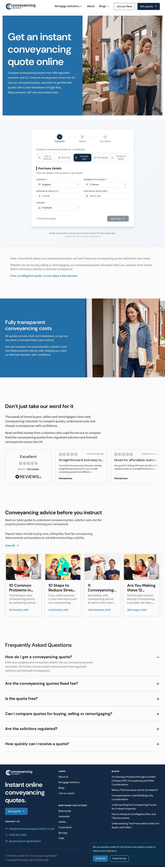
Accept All (100, 858)
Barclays (63, 833)
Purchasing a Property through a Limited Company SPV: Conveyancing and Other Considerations (133, 780)
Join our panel (66, 793)
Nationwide (64, 811)
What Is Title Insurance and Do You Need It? (135, 790)
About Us (63, 777)
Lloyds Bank (65, 827)
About (91, 6)
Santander (64, 816)
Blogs (102, 6)
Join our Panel (124, 6)
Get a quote (146, 6)
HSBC (61, 838)
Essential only (119, 858)
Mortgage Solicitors (67, 6)
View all (10, 546)
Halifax (62, 822)
